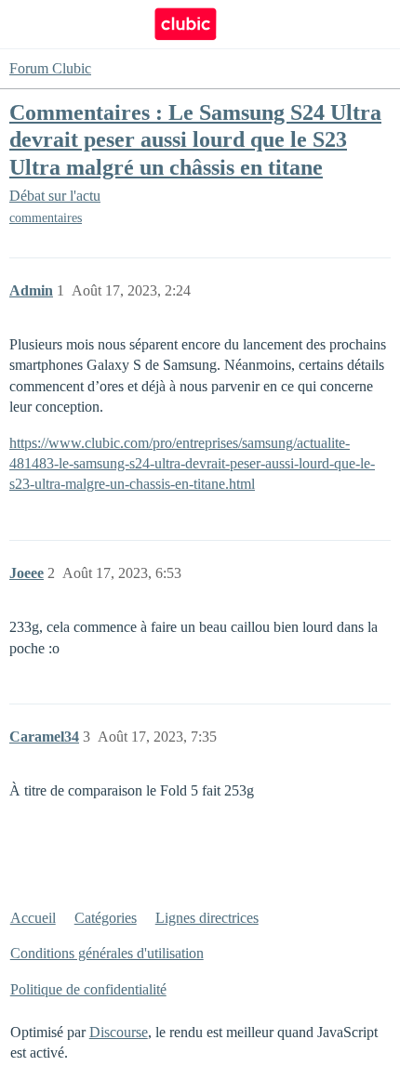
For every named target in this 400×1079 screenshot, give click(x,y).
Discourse (118, 1032)
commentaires (45, 218)
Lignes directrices (207, 918)
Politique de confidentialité (88, 989)
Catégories (105, 918)
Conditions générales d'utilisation (107, 953)
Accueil (33, 918)
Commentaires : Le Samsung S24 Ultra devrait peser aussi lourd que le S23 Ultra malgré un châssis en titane (195, 138)
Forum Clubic (50, 68)
